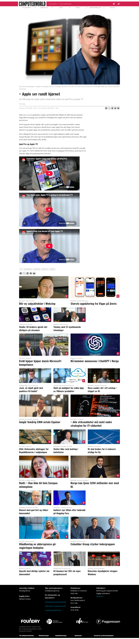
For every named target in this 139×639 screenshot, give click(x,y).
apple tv (45, 269)
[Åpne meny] (114, 4)
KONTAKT (112, 7)
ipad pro (37, 269)
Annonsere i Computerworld (55, 606)
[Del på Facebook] (106, 108)
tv (21, 269)
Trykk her (99, 596)
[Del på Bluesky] (118, 108)
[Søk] (118, 4)
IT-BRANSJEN (43, 7)
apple (53, 269)
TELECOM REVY (26, 7)
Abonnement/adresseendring (55, 602)
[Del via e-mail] (115, 108)
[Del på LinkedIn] (112, 108)
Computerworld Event (53, 610)
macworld (28, 269)
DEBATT (78, 7)
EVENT (61, 7)
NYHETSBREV (53, 4)
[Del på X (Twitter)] (109, 108)
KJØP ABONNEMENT (65, 4)
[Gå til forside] (32, 4)
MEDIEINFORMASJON (95, 7)
